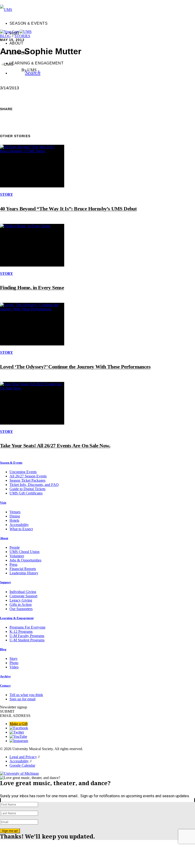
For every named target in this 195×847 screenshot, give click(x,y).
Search (32, 72)
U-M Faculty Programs (27, 636)
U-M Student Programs (27, 640)
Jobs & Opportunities (25, 560)
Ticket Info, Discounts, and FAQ (34, 485)
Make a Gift (19, 724)
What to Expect (21, 529)
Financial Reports (23, 569)
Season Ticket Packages (27, 480)
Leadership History (24, 573)
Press (13, 564)
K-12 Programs (21, 632)
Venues (15, 512)
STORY (6, 194)
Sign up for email (22, 699)
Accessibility (19, 525)
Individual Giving (23, 592)
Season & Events (29, 23)
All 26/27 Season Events (28, 476)
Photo (14, 663)
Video (14, 667)
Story (14, 659)
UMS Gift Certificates (26, 493)
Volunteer (17, 556)
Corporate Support (23, 596)
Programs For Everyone (27, 627)
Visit (15, 33)
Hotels (14, 520)
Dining (15, 516)
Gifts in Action (21, 604)
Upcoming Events (23, 472)
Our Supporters (21, 609)
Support (19, 53)
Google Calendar (22, 765)
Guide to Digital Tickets (27, 489)
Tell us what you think (26, 695)
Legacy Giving (21, 600)
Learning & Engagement (36, 63)
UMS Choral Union (24, 552)
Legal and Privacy (23, 757)
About (16, 43)
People (15, 547)
